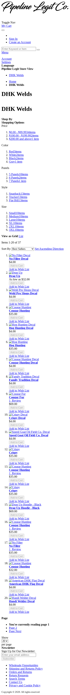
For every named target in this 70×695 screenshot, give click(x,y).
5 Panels (18, 174)
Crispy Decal (17, 417)
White (16, 154)
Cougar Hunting (19, 310)
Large (17, 219)
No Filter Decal (18, 258)
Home (12, 81)
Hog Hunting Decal (21, 328)
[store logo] (20, 22)
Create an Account (20, 42)
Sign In (13, 38)
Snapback (19, 193)
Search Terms (17, 678)
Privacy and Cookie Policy (25, 685)
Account (6, 58)
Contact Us (15, 682)
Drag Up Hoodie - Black (24, 507)
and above (24, 138)
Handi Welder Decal (22, 601)
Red (15, 151)
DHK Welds (16, 75)
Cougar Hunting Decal (23, 362)
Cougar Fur (16, 397)
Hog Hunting (17, 345)
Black (16, 158)
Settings (6, 62)
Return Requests (18, 675)
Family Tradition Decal (23, 379)
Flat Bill (18, 200)
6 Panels (18, 177)
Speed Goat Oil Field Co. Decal (28, 435)
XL (15, 223)
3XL (16, 229)
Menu (4, 52)
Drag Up (14, 276)
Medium (18, 216)
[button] (19, 269)
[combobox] (18, 49)
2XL (16, 226)
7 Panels (17, 181)
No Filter (14, 545)
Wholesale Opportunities (23, 665)
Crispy (13, 452)
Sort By (6, 248)
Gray (15, 161)
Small (17, 213)
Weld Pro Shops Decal (23, 293)
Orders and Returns (20, 672)
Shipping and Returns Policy (26, 668)
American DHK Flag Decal (26, 583)
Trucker (18, 197)
